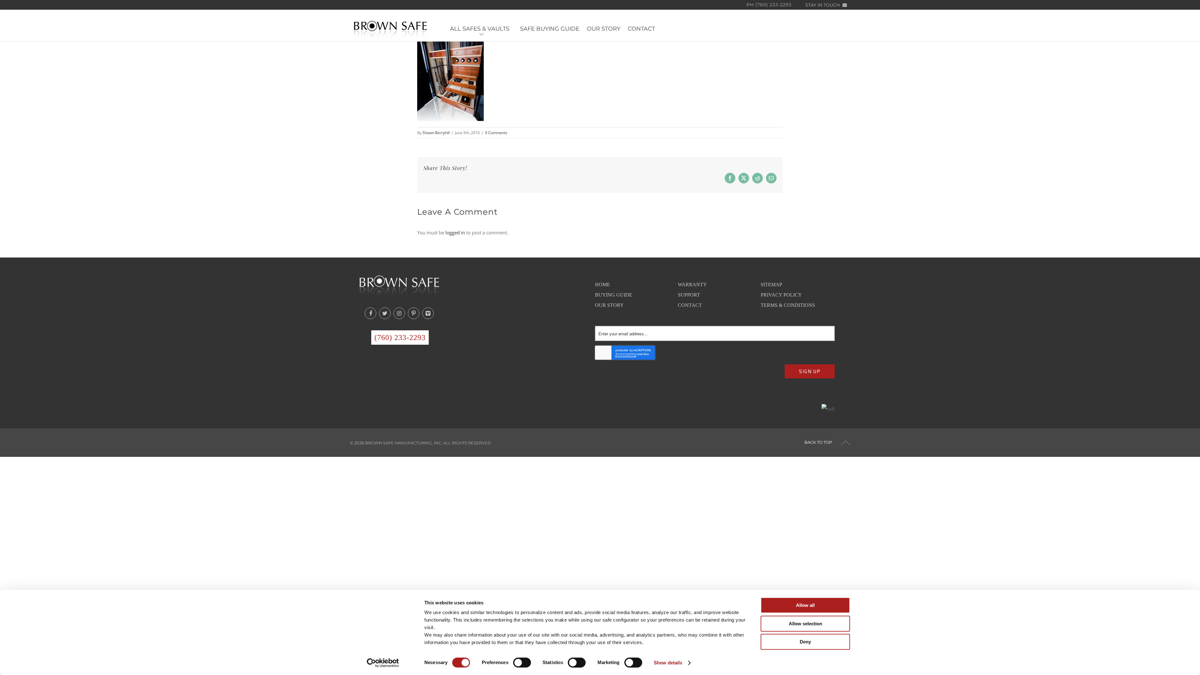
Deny (805, 641)
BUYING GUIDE (613, 295)
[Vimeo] (428, 313)
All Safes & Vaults (481, 29)
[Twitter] (385, 313)
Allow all (805, 605)
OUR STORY (603, 29)
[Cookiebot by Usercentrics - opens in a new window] (383, 663)
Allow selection (805, 623)
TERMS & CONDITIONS (788, 305)
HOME (602, 284)
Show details (668, 662)
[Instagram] (399, 313)
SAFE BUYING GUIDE (549, 29)
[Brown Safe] (390, 29)
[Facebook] (370, 313)
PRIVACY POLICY (781, 295)
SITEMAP (771, 284)
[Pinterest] (413, 313)
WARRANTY (692, 284)
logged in (455, 232)
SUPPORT (689, 295)
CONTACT (641, 29)
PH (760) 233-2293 (769, 5)
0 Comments (496, 132)
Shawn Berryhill (436, 132)
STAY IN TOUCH (823, 5)
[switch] (522, 663)
